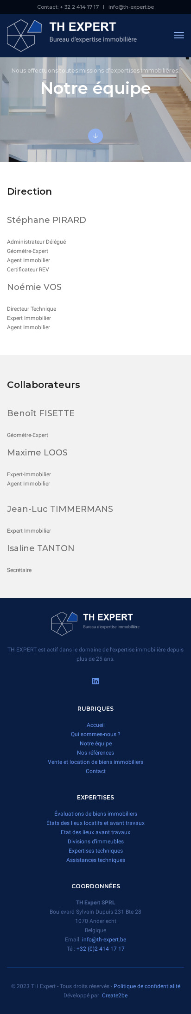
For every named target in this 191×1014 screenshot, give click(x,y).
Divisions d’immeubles (96, 841)
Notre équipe (96, 743)
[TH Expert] (72, 35)
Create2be (114, 995)
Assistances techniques (95, 860)
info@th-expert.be (131, 7)
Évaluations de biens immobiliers (95, 814)
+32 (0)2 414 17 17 (100, 949)
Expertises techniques (96, 851)
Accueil (96, 725)
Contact (96, 771)
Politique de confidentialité (147, 986)
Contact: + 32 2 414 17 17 (68, 7)
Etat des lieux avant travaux (95, 832)
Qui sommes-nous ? (96, 734)
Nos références (95, 753)
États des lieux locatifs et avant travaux (95, 823)
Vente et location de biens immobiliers (95, 762)
